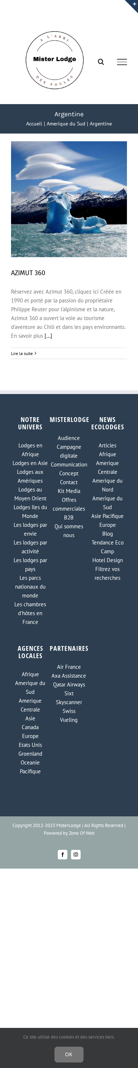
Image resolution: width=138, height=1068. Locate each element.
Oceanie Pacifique (30, 767)
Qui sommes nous (68, 531)
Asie (30, 718)
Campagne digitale (69, 451)
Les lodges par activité (30, 547)
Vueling (69, 719)
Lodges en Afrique (30, 450)
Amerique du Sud (107, 503)
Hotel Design (107, 560)
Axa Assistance (69, 675)
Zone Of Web (82, 833)
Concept (68, 473)
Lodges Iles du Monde (30, 511)
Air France (69, 666)
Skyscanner (69, 702)
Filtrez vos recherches (107, 573)
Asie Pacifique (107, 515)
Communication (69, 464)
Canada (30, 727)
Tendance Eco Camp (108, 547)
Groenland (30, 753)
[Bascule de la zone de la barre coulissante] (131, 6)
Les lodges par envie (30, 529)
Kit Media (69, 490)
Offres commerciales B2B (69, 508)
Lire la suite (22, 353)
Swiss (69, 710)
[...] (48, 335)
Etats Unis (30, 744)
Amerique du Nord (107, 485)
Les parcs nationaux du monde (30, 586)
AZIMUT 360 (28, 273)
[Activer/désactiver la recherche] (101, 61)
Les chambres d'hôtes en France (30, 613)
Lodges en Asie (30, 463)
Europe (107, 524)
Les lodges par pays (30, 564)
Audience (69, 437)
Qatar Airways (69, 684)
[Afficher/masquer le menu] (122, 62)
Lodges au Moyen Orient (30, 494)
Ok (69, 1054)
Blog (107, 533)
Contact (69, 482)
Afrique (107, 454)
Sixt (69, 693)
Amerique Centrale (107, 467)
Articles (107, 445)
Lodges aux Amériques (30, 476)
